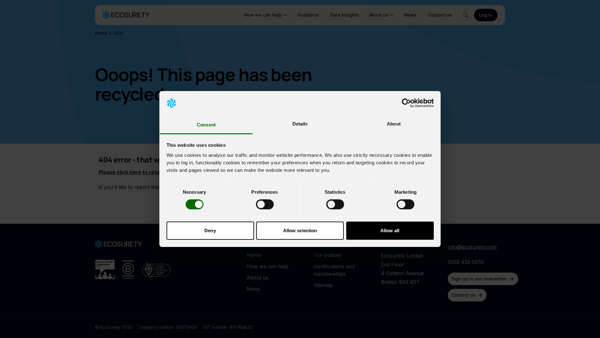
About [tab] (394, 123)
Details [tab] (300, 123)
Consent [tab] (206, 124)
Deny (210, 230)
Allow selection (300, 230)
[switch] (265, 204)
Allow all (389, 230)
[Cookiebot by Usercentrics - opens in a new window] (406, 103)
